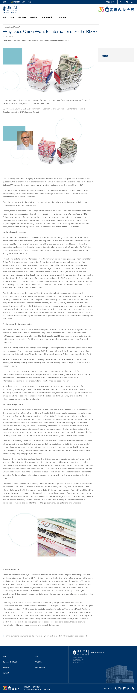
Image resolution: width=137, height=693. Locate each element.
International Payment (30, 40)
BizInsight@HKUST (10, 662)
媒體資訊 (33, 17)
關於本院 (62, 17)
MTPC (45, 690)
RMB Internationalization (49, 40)
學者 (4, 17)
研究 (12, 17)
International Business (12, 40)
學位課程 (22, 17)
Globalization (64, 40)
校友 (29, 2)
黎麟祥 (105, 56)
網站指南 (36, 687)
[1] (70, 591)
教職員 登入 (110, 2)
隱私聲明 (27, 687)
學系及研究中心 (48, 17)
